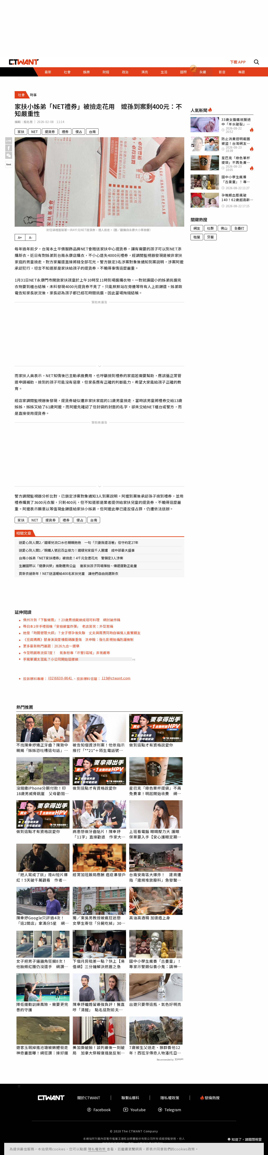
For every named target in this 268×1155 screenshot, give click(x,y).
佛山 (224, 228)
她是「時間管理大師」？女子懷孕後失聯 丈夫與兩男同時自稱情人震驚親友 (81, 632)
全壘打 (239, 228)
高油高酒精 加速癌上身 (149, 917)
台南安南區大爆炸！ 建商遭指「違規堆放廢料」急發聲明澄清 (155, 877)
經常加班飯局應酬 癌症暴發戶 (99, 874)
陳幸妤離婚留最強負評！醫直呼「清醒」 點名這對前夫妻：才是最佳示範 (99, 1006)
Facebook (102, 1109)
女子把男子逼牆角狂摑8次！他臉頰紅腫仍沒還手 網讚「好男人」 (41, 963)
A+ (20, 237)
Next (8, 164)
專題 (241, 72)
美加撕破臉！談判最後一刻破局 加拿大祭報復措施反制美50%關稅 (99, 1050)
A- (30, 237)
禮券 (65, 131)
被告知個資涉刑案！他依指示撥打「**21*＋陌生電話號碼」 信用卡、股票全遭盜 (99, 747)
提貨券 (50, 131)
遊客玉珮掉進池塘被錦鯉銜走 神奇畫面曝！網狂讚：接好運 (43, 1050)
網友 (196, 228)
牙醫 (210, 236)
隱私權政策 (97, 1148)
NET (34, 131)
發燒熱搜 (212, 1098)
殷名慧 (28, 122)
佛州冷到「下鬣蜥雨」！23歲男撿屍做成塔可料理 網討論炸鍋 (71, 619)
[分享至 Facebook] (8, 148)
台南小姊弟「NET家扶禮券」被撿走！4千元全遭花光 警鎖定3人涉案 (71, 557)
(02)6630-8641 (60, 677)
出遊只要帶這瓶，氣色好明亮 (155, 1004)
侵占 (78, 131)
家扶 (21, 131)
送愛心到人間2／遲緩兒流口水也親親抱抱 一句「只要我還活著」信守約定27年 (78, 542)
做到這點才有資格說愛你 (151, 745)
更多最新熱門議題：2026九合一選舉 (51, 645)
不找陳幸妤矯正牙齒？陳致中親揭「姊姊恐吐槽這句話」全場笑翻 (42, 747)
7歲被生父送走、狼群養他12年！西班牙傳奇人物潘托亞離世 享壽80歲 (155, 1050)
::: (19, 78)
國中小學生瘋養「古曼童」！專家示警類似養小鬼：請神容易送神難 (155, 963)
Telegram (172, 1109)
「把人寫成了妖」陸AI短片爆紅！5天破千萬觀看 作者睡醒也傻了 (42, 877)
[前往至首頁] (24, 62)
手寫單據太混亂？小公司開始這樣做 (50, 659)
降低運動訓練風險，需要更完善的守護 (42, 1006)
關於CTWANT (88, 1098)
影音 (222, 72)
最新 (48, 72)
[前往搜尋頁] (256, 62)
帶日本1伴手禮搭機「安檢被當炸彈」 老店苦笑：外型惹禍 (68, 626)
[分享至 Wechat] (8, 155)
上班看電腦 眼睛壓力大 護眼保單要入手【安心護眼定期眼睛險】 (155, 834)
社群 (210, 228)
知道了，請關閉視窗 (247, 1139)
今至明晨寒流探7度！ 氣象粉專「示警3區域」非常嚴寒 (66, 652)
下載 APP (238, 62)
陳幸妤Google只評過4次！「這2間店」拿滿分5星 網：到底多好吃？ (42, 920)
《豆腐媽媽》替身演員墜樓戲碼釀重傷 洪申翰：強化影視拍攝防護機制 (78, 639)
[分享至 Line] (8, 140)
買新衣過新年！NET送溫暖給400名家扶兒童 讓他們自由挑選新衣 (68, 573)
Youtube (138, 1109)
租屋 (196, 236)
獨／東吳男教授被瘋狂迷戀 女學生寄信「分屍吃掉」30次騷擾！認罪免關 (99, 920)
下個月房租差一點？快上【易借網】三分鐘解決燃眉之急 (99, 963)
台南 (92, 131)
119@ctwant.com (116, 677)
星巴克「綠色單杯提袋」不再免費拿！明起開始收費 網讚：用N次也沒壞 (155, 790)
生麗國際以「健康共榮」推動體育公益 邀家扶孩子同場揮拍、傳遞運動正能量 (78, 565)
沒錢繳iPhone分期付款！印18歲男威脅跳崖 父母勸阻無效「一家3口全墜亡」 (42, 790)
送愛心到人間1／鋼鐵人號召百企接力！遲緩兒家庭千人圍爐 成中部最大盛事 (77, 550)
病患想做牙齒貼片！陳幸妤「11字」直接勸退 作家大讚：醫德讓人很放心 (97, 834)
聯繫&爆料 (130, 1098)
